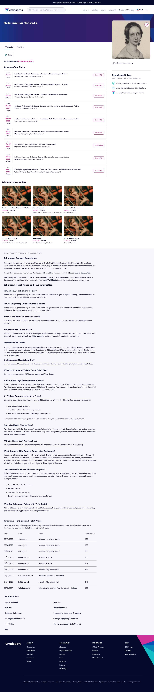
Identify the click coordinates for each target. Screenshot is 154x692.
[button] (8, 55)
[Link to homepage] (14, 10)
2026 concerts (38, 336)
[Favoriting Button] (146, 24)
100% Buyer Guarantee (86, 2)
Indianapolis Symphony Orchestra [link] (67, 613)
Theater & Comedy (126, 10)
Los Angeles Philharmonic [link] (15, 619)
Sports (103, 10)
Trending (94, 10)
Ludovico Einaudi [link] (11, 602)
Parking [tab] (20, 47)
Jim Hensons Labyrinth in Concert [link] (67, 624)
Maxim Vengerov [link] (60, 608)
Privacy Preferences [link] (134, 682)
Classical (22, 253)
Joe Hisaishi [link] (9, 624)
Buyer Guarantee (82, 273)
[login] (146, 10)
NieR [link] (6, 629)
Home (6, 253)
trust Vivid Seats (50, 280)
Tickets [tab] (9, 47)
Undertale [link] (8, 608)
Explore (86, 10)
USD (141, 10)
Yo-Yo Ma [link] (57, 602)
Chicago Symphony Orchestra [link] (65, 619)
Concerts (112, 10)
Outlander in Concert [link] (13, 613)
